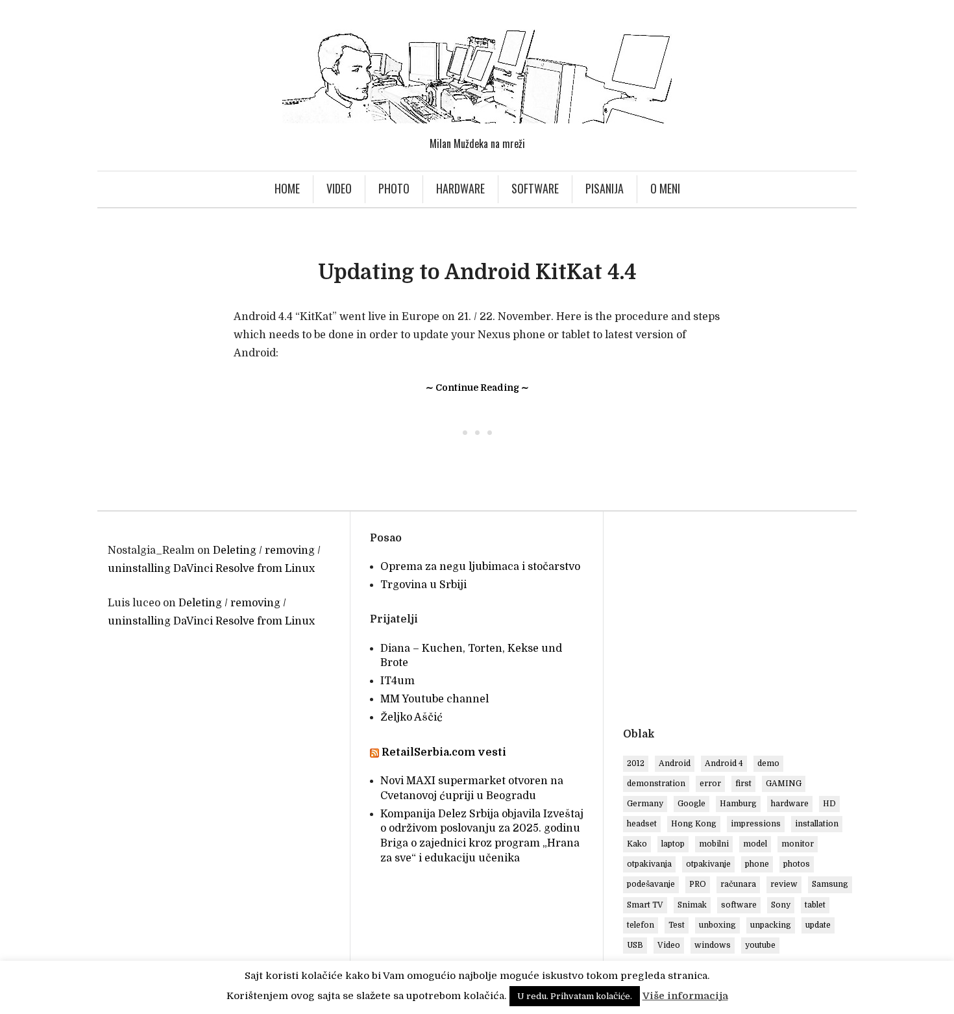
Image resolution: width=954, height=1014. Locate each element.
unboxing (717, 925)
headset (642, 823)
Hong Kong (693, 823)
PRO (697, 884)
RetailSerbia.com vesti (444, 752)
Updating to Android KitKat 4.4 (477, 272)
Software (535, 188)
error (710, 783)
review (784, 884)
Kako (637, 843)
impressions (756, 823)
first (743, 783)
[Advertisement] (732, 622)
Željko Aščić (411, 717)
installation (816, 823)
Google (691, 803)
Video (339, 188)
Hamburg (738, 803)
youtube (760, 945)
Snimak (692, 904)
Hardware (460, 188)
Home (287, 188)
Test (676, 925)
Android (675, 763)
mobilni (714, 843)
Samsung (830, 884)
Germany (645, 803)
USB (635, 945)
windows (712, 945)
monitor (797, 843)
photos (796, 864)
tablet (815, 904)
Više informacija (685, 996)
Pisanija (604, 188)
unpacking (770, 925)
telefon (640, 925)
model (755, 843)
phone (757, 864)
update (818, 925)
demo (768, 763)
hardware (790, 803)
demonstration (656, 783)
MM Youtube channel (434, 699)
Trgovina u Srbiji (423, 585)
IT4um (397, 681)
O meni (665, 188)
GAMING (783, 783)
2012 (635, 763)
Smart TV (645, 904)
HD (829, 803)
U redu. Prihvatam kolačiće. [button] (574, 996)
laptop (673, 843)
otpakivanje (708, 864)
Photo (394, 188)
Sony (780, 904)
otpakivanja (649, 864)
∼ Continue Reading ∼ (477, 387)
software (739, 904)
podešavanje (651, 884)
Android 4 (724, 763)
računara (738, 884)
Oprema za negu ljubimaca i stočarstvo (480, 567)
